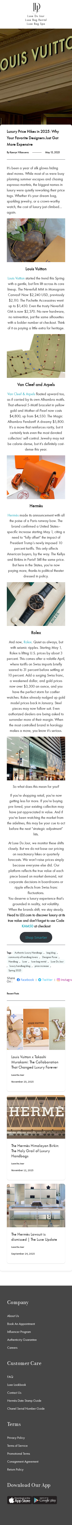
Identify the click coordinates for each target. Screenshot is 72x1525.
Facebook (27, 979)
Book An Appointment (21, 1324)
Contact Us (14, 1393)
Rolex (28, 642)
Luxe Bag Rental (36, 20)
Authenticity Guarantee (22, 1340)
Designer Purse (49, 957)
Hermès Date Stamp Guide (24, 1401)
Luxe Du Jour (35, 16)
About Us (13, 1316)
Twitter (47, 979)
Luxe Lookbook (16, 1385)
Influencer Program (19, 1332)
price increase (42, 966)
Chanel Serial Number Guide (26, 1408)
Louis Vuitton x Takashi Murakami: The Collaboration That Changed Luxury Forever (34, 1062)
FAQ (10, 1377)
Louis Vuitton (16, 278)
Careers (12, 1348)
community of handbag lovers (23, 957)
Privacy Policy (16, 1438)
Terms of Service (17, 1446)
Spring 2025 (14, 970)
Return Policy (15, 1469)
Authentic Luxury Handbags (28, 952)
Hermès (13, 515)
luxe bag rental (38, 961)
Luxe (24, 961)
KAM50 (27, 926)
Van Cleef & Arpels (21, 394)
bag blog (51, 952)
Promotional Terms (18, 1454)
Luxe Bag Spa (36, 23)
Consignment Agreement (22, 1461)
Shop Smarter (36, 937)
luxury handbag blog (20, 966)
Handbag (13, 961)
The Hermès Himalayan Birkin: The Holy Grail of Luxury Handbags (35, 1150)
